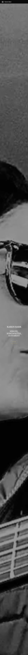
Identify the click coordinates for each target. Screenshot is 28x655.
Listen (14, 341)
